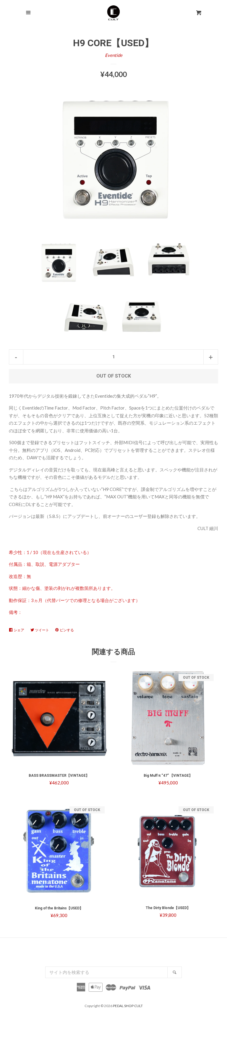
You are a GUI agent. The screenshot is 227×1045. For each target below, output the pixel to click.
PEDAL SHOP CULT (128, 1006)
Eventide (113, 55)
